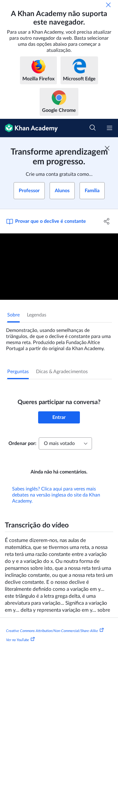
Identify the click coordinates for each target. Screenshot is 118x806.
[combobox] (65, 443)
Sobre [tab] (13, 315)
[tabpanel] (59, 337)
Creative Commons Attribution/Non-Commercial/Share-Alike (52, 631)
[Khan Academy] (29, 128)
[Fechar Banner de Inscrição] (107, 148)
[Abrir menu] (109, 128)
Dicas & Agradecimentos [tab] (62, 371)
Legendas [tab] (36, 315)
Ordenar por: (22, 443)
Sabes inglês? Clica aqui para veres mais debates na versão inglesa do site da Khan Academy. (56, 495)
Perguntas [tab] (18, 371)
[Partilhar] (106, 221)
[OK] (108, 5)
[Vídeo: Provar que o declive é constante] (59, 266)
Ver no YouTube (17, 639)
